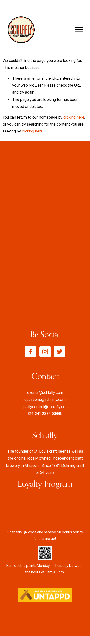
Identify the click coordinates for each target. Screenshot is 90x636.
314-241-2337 (39, 413)
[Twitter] (59, 351)
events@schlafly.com (45, 392)
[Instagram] (45, 351)
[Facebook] (30, 351)
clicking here (73, 117)
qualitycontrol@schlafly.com (45, 406)
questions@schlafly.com (45, 399)
